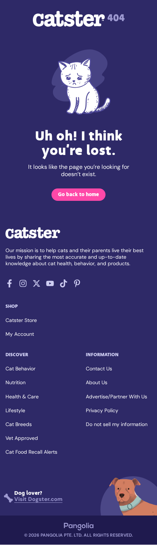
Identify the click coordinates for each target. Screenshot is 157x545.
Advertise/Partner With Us (116, 396)
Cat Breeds (18, 424)
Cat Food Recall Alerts (31, 452)
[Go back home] (32, 238)
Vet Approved (21, 438)
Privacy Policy (102, 410)
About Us (96, 382)
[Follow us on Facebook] (9, 285)
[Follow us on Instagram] (23, 285)
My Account (19, 334)
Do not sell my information (117, 424)
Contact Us (99, 368)
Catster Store (21, 320)
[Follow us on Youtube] (50, 285)
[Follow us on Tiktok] (64, 285)
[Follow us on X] (36, 285)
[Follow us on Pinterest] (77, 285)
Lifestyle (15, 410)
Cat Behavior (20, 368)
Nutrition (15, 382)
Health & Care (22, 396)
